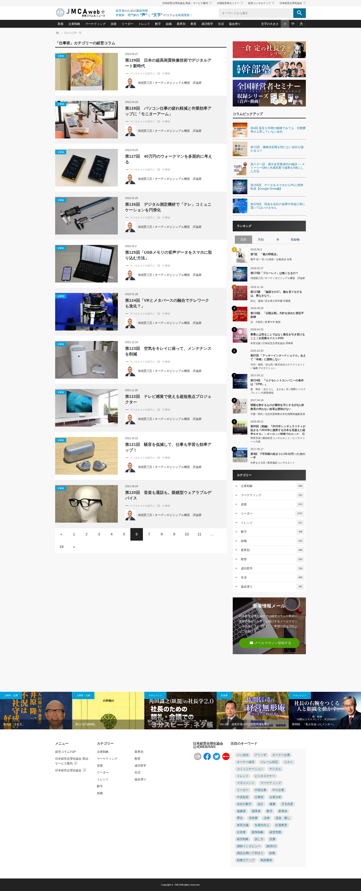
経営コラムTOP (65, 751)
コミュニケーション (250, 769)
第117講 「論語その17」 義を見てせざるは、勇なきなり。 (276, 293)
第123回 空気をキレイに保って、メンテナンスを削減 (168, 351)
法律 (266, 818)
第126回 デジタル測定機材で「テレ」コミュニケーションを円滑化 (168, 207)
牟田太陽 (243, 825)
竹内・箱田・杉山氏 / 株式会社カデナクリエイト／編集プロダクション (277, 366)
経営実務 (275, 832)
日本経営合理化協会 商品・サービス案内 (187, 3)
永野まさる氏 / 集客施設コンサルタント (272, 462)
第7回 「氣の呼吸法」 (264, 254)
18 (61, 547)
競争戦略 (257, 832)
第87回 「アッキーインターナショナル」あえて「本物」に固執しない (278, 357)
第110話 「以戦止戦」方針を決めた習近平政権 (277, 315)
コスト (288, 762)
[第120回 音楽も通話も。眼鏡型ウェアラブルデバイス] (86, 504)
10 (187, 534)
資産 (114, 23)
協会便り (235, 23)
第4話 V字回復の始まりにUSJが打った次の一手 (277, 455)
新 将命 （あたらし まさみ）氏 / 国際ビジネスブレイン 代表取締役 (278, 391)
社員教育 (281, 825)
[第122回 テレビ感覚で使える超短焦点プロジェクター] (86, 408)
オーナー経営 (245, 762)
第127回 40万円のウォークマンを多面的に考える (168, 159)
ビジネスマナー (265, 776)
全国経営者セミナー (230, 3)
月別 (261, 239)
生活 (221, 23)
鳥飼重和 (266, 860)
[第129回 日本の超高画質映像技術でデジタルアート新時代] (86, 71)
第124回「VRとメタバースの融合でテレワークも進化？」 (167, 303)
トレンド (144, 23)
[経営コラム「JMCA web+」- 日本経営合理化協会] (84, 13)
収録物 (295, 239)
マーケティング (95, 23)
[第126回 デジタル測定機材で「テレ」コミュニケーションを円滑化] (86, 215)
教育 (193, 23)
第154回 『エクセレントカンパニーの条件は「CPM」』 (277, 382)
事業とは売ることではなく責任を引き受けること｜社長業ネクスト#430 (277, 336)
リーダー (127, 23)
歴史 (240, 818)
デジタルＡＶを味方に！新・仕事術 (150, 73)
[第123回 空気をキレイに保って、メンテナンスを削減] (86, 360)
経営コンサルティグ (261, 3)
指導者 (256, 811)
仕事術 (60, 56)
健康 (272, 804)
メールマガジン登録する (270, 643)
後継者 (241, 811)
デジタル (275, 769)
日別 (243, 239)
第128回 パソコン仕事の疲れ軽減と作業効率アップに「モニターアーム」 (168, 111)
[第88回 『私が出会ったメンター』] (325, 710)
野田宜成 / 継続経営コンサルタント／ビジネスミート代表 (277, 440)
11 (199, 534)
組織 (169, 23)
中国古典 (260, 790)
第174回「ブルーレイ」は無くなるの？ (274, 273)
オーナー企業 (281, 755)
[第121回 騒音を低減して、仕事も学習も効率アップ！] (86, 456)
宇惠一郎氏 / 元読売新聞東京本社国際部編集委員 (277, 414)
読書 (272, 839)
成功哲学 (207, 23)
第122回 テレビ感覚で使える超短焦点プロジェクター (168, 399)
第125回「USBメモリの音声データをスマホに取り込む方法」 (168, 255)
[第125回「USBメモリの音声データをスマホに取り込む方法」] (86, 264)
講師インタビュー (248, 846)
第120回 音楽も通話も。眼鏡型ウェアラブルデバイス (168, 495)
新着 (61, 23)
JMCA (177, 884)
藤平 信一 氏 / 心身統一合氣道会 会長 (271, 259)
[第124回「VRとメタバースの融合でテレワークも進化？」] (86, 312)
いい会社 (243, 755)
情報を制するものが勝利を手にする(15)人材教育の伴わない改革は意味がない (277, 406)
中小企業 (278, 790)
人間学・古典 (11, 695)
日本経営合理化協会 (293, 3)
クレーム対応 (269, 762)
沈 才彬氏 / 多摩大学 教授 (265, 322)
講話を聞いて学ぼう (250, 853)
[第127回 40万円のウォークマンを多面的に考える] (86, 167)
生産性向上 (262, 825)
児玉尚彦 (287, 804)
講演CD (271, 846)
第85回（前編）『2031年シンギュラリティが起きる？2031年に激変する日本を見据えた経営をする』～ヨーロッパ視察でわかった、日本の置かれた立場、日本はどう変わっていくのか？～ (277, 430)
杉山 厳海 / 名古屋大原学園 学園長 (270, 300)
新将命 (282, 811)
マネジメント (155, 695)
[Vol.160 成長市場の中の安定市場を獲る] (253, 710)
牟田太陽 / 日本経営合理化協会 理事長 (271, 343)
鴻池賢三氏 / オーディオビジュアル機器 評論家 (170, 82)
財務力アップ (245, 860)
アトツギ (260, 755)
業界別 (181, 23)
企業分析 (275, 797)
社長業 (224, 695)
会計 (260, 804)
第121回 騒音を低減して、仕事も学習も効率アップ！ (168, 447)
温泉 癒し (283, 818)
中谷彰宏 (243, 797)
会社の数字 (244, 804)
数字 (158, 23)
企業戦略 (74, 23)
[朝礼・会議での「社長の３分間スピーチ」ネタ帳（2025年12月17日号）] (180, 710)
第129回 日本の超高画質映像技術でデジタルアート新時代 (168, 63)
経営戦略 (243, 839)
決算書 (253, 818)
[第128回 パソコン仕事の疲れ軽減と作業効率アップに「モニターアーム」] (86, 119)
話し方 (259, 839)
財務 (272, 853)
